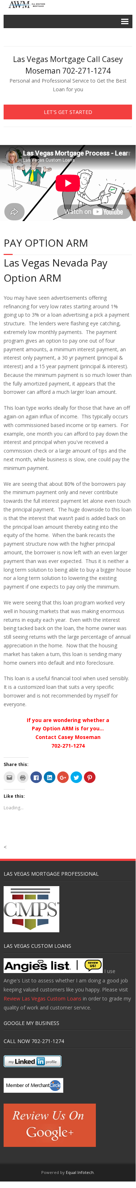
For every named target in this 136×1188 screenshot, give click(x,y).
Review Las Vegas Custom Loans (42, 998)
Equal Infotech (80, 1172)
